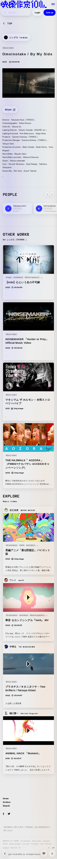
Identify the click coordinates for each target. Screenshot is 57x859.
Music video (36, 841)
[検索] (5, 12)
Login (37, 12)
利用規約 (29, 827)
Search (6, 805)
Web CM (13, 848)
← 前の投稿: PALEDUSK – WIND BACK (52, 853)
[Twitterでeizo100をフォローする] (9, 814)
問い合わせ (8, 830)
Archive (6, 802)
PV (20, 848)
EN (49, 848)
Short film (48, 844)
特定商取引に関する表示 (13, 827)
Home (5, 798)
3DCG (5, 844)
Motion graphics (15, 844)
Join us (49, 12)
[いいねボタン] (44, 853)
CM (41, 844)
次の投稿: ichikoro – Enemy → (4, 853)
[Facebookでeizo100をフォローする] (3, 814)
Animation (46, 841)
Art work (26, 844)
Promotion (35, 844)
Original (6, 848)
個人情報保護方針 (42, 827)
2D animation (25, 841)
